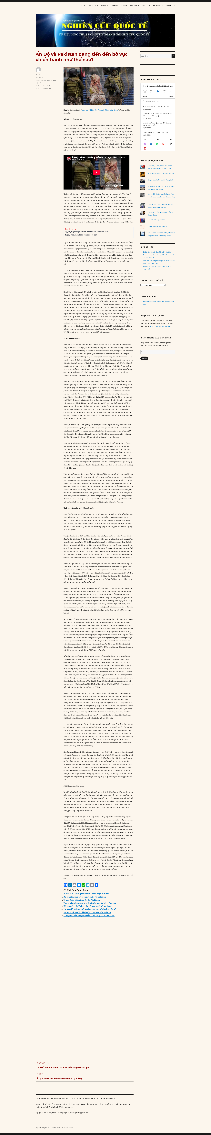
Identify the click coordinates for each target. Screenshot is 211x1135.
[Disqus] (85, 963)
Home (83, 5)
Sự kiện (114, 5)
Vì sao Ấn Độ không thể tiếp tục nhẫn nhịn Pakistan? (87, 894)
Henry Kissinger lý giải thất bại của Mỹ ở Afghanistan (87, 912)
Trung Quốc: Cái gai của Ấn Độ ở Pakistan (82, 900)
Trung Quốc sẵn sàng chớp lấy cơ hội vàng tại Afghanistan (89, 915)
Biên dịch (92, 5)
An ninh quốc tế (46, 80)
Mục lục (145, 5)
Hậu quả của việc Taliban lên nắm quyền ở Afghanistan (88, 906)
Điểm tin (169, 5)
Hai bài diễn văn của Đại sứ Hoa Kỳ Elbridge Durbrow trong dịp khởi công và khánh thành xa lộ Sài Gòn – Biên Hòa (158, 255)
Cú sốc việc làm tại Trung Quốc (158, 226)
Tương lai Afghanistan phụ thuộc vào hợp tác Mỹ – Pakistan (90, 903)
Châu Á (42, 83)
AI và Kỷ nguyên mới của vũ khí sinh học (156, 106)
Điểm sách (134, 5)
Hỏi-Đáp (124, 5)
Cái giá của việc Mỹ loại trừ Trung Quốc (155, 132)
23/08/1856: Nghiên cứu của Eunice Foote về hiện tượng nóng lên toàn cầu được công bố (161, 197)
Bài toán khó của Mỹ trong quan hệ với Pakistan (85, 897)
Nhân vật (104, 5)
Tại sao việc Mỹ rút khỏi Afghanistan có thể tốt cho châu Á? (90, 909)
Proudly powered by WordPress (62, 1128)
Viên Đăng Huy (46, 88)
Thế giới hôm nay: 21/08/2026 (157, 220)
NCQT (38, 74)
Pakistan (39, 86)
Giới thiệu (157, 5)
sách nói (45, 86)
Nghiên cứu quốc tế (42, 1128)
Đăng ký (144, 358)
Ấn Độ (38, 80)
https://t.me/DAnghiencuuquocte (160, 326)
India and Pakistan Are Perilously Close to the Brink (100, 110)
